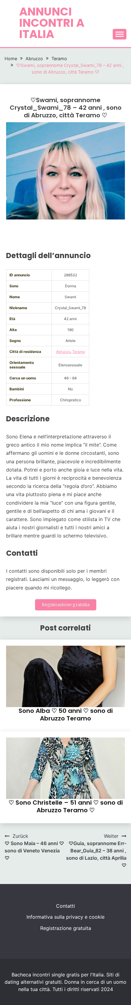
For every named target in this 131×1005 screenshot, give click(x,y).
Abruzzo (63, 351)
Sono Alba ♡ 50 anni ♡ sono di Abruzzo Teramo (66, 714)
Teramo (78, 351)
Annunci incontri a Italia (51, 23)
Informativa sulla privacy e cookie (65, 917)
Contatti (65, 906)
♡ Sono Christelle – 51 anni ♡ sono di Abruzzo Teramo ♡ (66, 806)
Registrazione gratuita (66, 604)
